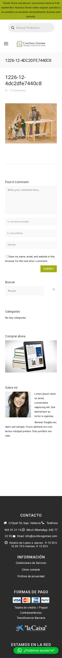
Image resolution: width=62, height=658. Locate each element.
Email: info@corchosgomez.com (37, 536)
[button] (36, 650)
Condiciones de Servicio (31, 563)
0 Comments (18, 90)
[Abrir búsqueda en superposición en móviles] (31, 27)
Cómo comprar (31, 569)
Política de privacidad (31, 576)
